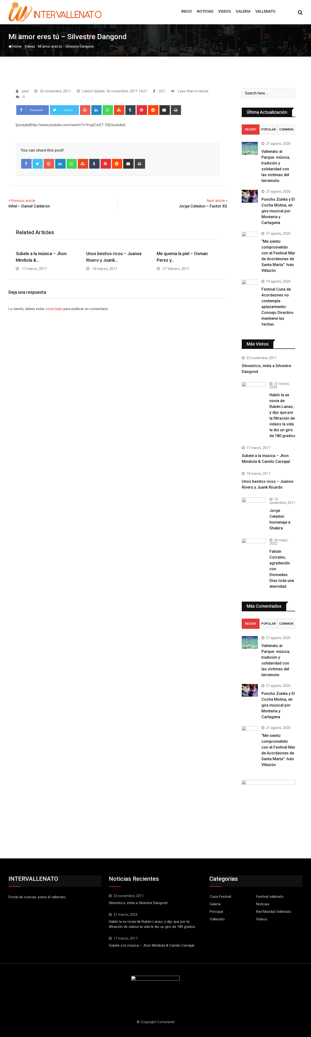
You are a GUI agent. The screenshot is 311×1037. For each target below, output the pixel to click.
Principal (216, 911)
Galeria (243, 11)
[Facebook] (26, 164)
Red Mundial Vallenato (273, 911)
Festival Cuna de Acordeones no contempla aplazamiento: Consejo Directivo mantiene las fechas (277, 307)
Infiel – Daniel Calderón (29, 206)
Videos (224, 11)
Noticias (205, 11)
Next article (216, 201)
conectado (53, 309)
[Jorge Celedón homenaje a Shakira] (254, 507)
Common (286, 129)
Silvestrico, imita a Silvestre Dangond (138, 903)
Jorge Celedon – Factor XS (203, 206)
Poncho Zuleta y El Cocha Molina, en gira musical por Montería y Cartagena (278, 211)
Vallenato (265, 11)
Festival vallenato (270, 896)
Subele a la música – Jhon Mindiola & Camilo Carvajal (151, 945)
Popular (268, 129)
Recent (251, 129)
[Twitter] (38, 164)
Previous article (23, 201)
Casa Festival (220, 896)
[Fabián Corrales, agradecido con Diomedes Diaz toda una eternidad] (254, 550)
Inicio (186, 11)
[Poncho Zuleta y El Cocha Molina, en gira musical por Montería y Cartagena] (250, 196)
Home (17, 46)
